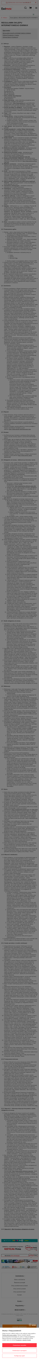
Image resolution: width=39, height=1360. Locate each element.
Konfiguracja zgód (19, 1355)
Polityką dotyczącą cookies (9, 1335)
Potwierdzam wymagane (20, 1350)
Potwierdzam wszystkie (19, 1345)
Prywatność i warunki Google (23, 1340)
